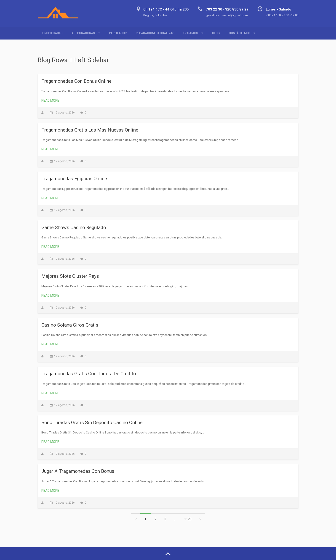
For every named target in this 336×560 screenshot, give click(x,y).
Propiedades (52, 33)
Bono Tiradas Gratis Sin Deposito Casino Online (92, 422)
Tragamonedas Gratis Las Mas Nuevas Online (89, 130)
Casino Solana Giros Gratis (69, 325)
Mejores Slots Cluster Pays (70, 276)
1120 (188, 519)
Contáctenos (239, 33)
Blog (216, 33)
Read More (50, 100)
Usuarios (190, 33)
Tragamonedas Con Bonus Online (76, 81)
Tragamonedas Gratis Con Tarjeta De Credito (88, 373)
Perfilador (118, 33)
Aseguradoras (83, 33)
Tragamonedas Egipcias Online (74, 178)
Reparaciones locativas (155, 33)
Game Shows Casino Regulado (73, 227)
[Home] (60, 16)
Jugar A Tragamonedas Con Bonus (77, 471)
